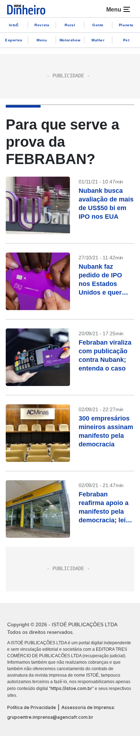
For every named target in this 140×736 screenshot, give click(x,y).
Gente (98, 25)
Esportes (14, 40)
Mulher (98, 40)
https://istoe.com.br (71, 688)
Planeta (126, 25)
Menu (42, 40)
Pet (126, 40)
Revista (41, 25)
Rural (70, 25)
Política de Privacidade (31, 707)
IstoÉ (14, 25)
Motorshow (70, 40)
